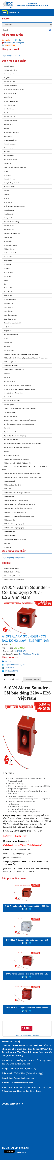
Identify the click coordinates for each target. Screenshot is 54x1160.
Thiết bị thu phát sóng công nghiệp (14, 524)
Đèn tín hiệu (7, 346)
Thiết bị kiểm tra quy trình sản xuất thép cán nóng (19, 516)
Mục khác (7, 152)
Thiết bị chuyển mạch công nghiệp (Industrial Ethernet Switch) (22, 473)
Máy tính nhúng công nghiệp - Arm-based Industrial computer (22, 443)
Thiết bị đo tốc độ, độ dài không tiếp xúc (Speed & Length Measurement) (26, 358)
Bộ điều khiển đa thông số (11, 132)
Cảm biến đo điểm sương (11, 222)
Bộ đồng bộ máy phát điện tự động (14, 206)
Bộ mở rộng (7, 264)
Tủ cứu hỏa (7, 547)
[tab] (12, 679)
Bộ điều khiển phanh (10, 299)
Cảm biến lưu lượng (9, 144)
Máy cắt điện (7, 276)
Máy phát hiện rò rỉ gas (11, 440)
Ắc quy (6, 338)
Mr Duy (8, 661)
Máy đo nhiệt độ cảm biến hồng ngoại (15, 436)
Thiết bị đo (7, 194)
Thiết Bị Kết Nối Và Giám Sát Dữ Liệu (15, 167)
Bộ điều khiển (8, 241)
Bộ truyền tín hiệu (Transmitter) (13, 393)
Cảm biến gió (8, 342)
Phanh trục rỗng (8, 303)
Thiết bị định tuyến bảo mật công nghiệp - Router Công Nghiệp (22, 477)
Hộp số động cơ (8, 124)
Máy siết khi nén (9, 156)
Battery (6, 280)
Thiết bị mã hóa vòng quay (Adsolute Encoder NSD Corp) (21, 354)
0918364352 (10, 667)
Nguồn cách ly (8, 288)
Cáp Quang (7, 163)
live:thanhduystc (11, 670)
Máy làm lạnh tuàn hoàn (11, 334)
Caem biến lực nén (9, 105)
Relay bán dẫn (8, 261)
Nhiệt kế (6, 451)
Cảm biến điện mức (9, 82)
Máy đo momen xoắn (10, 432)
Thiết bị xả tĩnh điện (9, 535)
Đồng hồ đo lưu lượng (10, 416)
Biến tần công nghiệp (10, 381)
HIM (5, 284)
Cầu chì (6, 113)
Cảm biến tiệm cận (9, 117)
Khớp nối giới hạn (9, 307)
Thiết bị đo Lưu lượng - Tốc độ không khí (16, 500)
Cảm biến (6, 191)
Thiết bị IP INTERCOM (10, 366)
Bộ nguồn (6, 198)
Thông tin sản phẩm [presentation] (12, 679)
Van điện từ (7, 268)
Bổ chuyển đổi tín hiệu (10, 253)
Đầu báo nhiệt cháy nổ (10, 70)
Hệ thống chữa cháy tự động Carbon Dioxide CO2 (19, 424)
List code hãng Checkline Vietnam (14, 580)
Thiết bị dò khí (8, 489)
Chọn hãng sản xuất (10, 55)
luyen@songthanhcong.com (14, 43)
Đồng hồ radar (8, 78)
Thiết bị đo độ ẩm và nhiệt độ (12, 485)
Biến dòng (7, 377)
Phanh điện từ (8, 292)
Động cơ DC (7, 331)
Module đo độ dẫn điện (10, 140)
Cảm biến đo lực (9, 397)
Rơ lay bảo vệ (8, 202)
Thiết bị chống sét (9, 249)
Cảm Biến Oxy (8, 97)
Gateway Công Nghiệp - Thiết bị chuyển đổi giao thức (20, 420)
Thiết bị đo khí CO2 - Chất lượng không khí (17, 493)
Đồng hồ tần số (8, 214)
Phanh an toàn (8, 296)
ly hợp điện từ (8, 327)
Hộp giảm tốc (8, 128)
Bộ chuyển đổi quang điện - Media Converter (17, 385)
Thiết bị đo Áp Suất (9, 481)
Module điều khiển (9, 187)
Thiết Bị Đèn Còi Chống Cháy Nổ (14, 370)
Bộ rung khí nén (8, 257)
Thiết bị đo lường (9, 497)
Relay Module (8, 136)
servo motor (7, 175)
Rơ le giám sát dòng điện (11, 455)
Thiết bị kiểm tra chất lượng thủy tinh (15, 512)
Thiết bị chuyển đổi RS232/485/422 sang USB (17, 463)
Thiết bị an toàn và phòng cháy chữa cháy (16, 459)
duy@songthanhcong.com (15, 664)
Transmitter (7, 543)
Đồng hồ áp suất (9, 210)
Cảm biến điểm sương (10, 85)
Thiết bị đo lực (8, 237)
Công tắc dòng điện (9, 412)
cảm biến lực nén (9, 109)
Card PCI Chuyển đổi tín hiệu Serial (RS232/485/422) (20, 408)
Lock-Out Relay (8, 272)
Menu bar (14, 12)
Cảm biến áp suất (9, 74)
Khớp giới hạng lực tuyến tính (12, 323)
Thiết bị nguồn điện (9, 520)
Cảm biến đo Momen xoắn (12, 401)
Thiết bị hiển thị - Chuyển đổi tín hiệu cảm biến (18, 508)
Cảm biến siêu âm (9, 179)
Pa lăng (6, 171)
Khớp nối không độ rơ (10, 315)
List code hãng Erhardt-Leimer (13, 576)
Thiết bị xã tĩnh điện (9, 532)
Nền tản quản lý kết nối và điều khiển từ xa (17, 447)
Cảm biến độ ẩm (9, 226)
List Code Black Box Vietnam (12, 572)
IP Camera (7, 373)
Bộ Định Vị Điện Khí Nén (11, 101)
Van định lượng (8, 148)
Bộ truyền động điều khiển (11, 183)
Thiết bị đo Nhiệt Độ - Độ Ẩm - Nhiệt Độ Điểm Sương (19, 504)
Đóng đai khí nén (9, 229)
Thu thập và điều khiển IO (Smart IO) (15, 539)
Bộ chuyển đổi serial (10, 93)
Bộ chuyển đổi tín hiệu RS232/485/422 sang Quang (19, 389)
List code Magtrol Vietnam (11, 568)
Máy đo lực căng (9, 350)
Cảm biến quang (9, 405)
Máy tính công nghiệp (10, 159)
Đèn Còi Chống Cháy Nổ (29, 654)
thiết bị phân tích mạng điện (12, 233)
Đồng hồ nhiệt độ (9, 66)
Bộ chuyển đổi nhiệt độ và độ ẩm (13, 89)
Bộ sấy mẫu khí (8, 218)
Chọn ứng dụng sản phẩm (12, 557)
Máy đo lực (7, 428)
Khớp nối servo (8, 311)
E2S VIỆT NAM (20, 651)
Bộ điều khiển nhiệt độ (10, 245)
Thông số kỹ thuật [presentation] (32, 679)
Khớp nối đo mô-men (10, 319)
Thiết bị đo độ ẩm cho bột (11, 362)
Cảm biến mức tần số (10, 120)
